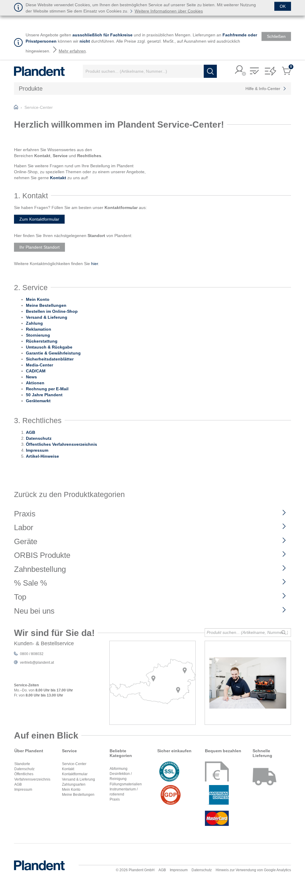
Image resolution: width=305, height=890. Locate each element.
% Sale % (30, 583)
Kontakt (68, 769)
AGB (30, 432)
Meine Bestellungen (78, 795)
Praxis (24, 514)
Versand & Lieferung (78, 779)
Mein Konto (71, 789)
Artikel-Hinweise (42, 456)
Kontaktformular (75, 774)
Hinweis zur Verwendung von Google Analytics (253, 870)
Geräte (25, 541)
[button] (239, 70)
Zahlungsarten (73, 784)
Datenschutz (39, 438)
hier (94, 263)
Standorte (22, 764)
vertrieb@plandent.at (37, 662)
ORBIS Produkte (42, 555)
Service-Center (74, 764)
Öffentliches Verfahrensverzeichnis (61, 444)
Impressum (37, 450)
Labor (23, 527)
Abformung (118, 769)
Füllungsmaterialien (126, 784)
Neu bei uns (34, 611)
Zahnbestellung (40, 569)
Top (20, 597)
